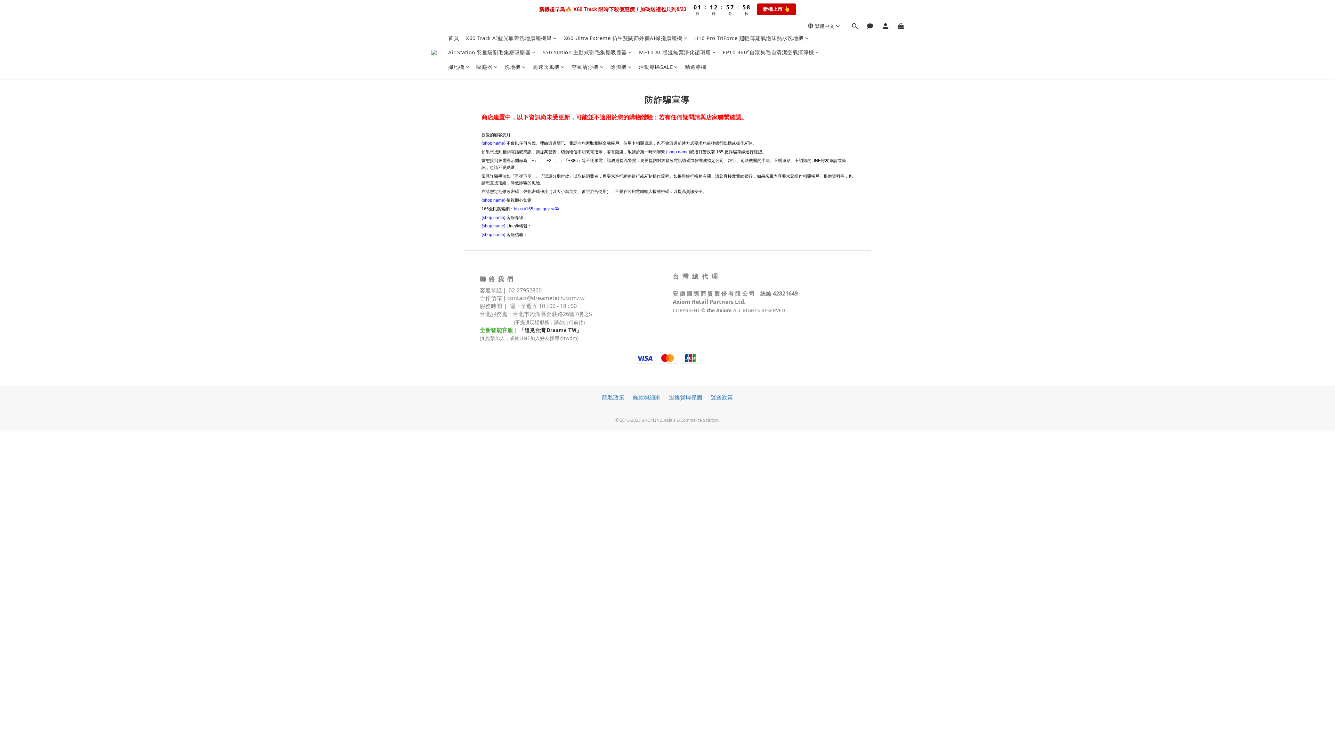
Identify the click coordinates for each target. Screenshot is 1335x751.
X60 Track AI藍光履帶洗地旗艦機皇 (509, 37)
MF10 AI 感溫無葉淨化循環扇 (675, 52)
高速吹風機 (546, 66)
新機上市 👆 (776, 9)
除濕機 (618, 66)
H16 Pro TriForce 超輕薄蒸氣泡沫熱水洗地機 (749, 37)
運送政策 (722, 397)
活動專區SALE (656, 66)
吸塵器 (484, 66)
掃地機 (456, 66)
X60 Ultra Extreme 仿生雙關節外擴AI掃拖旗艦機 (623, 37)
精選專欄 (695, 66)
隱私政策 (613, 397)
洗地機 (512, 66)
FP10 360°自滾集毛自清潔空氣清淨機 (768, 52)
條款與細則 (647, 397)
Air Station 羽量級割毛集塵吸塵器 (489, 52)
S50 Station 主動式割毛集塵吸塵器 (585, 52)
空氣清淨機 (585, 66)
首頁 (453, 37)
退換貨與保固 (685, 397)
